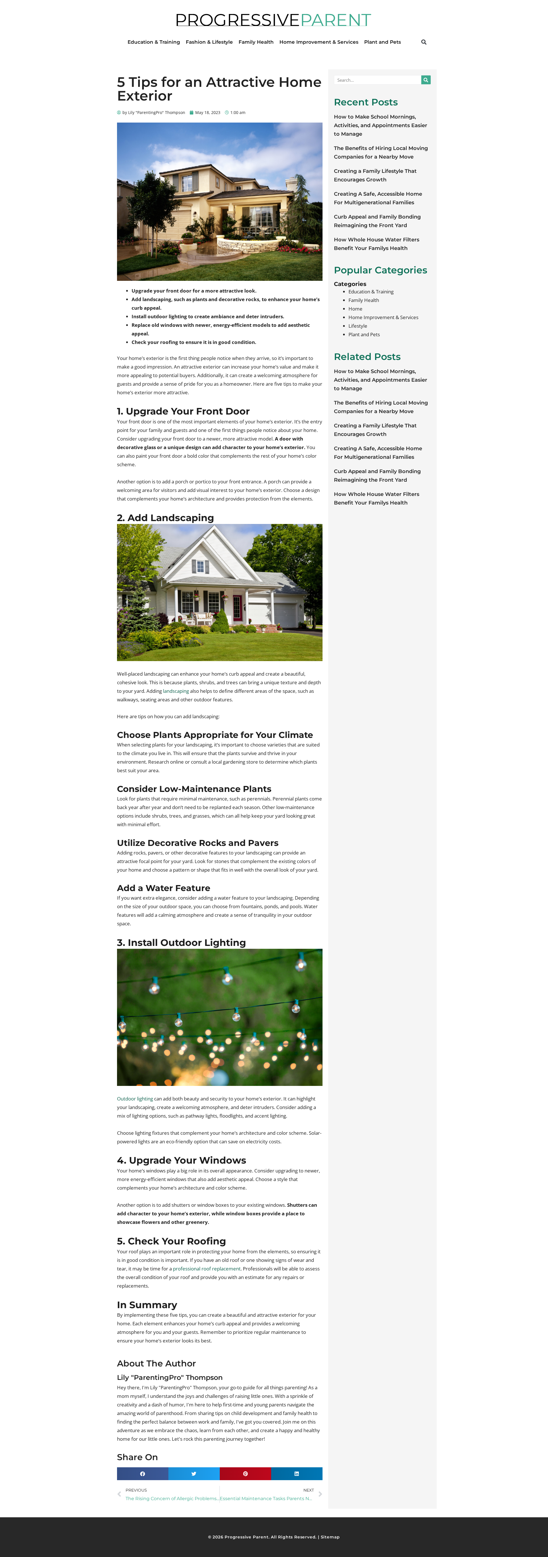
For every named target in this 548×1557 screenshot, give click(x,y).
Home (355, 308)
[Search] (426, 79)
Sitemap (330, 1537)
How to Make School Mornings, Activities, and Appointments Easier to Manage (380, 125)
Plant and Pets (382, 42)
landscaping (176, 691)
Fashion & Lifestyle (209, 42)
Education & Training (154, 42)
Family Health (256, 42)
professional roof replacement (207, 1268)
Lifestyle (357, 326)
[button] (423, 42)
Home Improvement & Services (318, 42)
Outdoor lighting (135, 1098)
